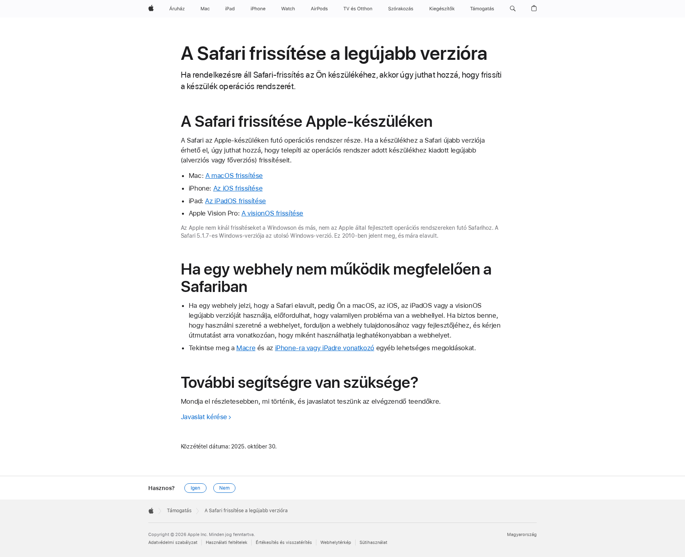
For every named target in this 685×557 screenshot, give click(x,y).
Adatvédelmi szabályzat (172, 542)
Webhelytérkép (335, 542)
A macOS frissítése (234, 175)
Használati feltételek (226, 542)
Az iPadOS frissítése (235, 201)
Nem (224, 488)
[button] (513, 8)
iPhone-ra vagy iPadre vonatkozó (324, 348)
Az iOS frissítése (238, 188)
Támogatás (179, 510)
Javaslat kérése (204, 417)
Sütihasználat (373, 542)
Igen (195, 488)
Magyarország (522, 534)
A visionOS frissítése (272, 213)
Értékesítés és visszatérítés (284, 542)
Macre (245, 348)
